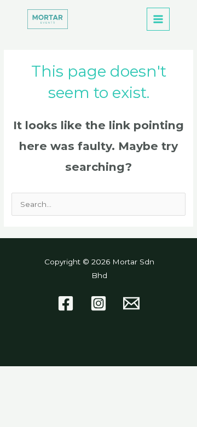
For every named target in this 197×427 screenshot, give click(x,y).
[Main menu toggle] (158, 19)
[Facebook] (65, 303)
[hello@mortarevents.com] (131, 303)
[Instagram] (98, 303)
